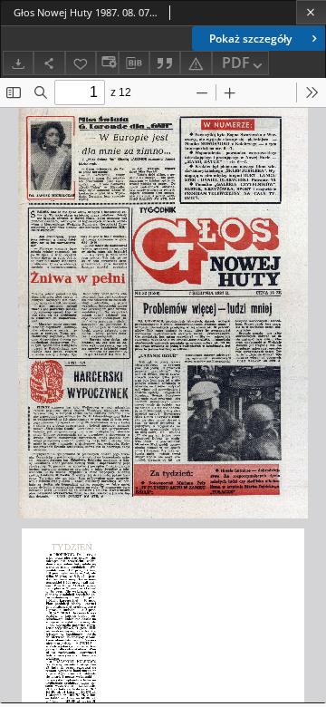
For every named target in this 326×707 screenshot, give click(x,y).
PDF (236, 63)
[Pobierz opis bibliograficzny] (134, 63)
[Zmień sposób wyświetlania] (107, 63)
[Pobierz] (18, 63)
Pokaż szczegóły (250, 38)
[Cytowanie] (164, 63)
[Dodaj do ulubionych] (80, 63)
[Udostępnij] (49, 63)
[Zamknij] (311, 12)
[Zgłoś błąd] (195, 63)
